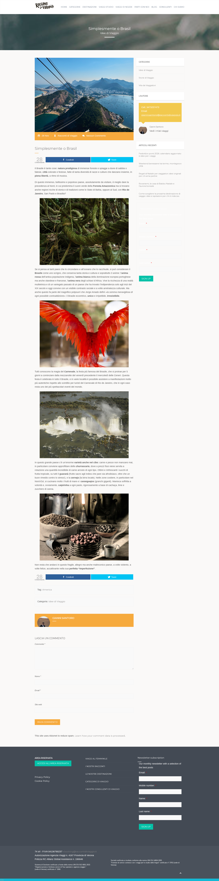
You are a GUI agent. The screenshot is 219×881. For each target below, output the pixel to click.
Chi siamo (179, 7)
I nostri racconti (95, 766)
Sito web (38, 704)
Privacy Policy (42, 777)
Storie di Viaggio (146, 78)
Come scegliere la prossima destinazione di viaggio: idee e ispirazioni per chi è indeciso (159, 194)
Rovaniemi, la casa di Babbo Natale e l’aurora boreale (156, 184)
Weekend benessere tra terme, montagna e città (160, 164)
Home (64, 7)
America (47, 589)
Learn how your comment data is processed (100, 735)
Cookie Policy (42, 781)
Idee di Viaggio (57, 601)
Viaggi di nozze (124, 7)
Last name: (145, 263)
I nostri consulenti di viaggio (102, 789)
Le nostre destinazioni (98, 774)
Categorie (74, 7)
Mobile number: (147, 236)
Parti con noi (141, 7)
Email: (143, 223)
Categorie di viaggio (96, 781)
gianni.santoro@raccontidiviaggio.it (160, 115)
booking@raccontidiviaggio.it (80, 851)
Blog (154, 7)
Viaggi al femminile (96, 758)
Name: (143, 250)
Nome (38, 676)
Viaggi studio (106, 7)
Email (38, 690)
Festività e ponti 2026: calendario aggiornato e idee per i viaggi (160, 154)
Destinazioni (90, 7)
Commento (40, 644)
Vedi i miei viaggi (159, 130)
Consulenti (165, 7)
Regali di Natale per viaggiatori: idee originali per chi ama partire (160, 174)
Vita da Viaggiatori (147, 85)
